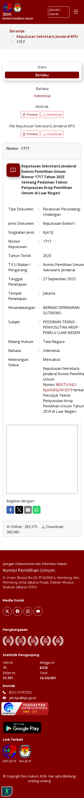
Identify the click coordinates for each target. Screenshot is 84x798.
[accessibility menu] (7, 791)
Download (54, 114)
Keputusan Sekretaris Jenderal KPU (47, 36)
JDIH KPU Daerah (54, 12)
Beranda (17, 31)
